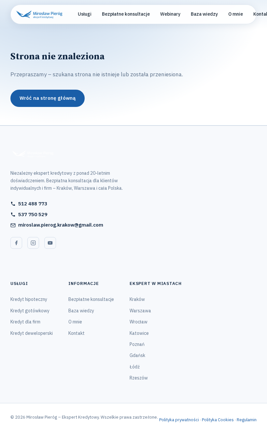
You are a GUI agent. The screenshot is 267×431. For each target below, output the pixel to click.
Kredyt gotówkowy (29, 311)
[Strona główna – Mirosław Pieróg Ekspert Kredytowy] (39, 14)
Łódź (135, 367)
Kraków (137, 299)
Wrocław (139, 322)
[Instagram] (33, 243)
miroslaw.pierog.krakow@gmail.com (60, 225)
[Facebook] (16, 243)
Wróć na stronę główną (48, 98)
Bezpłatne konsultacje (126, 14)
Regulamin (247, 420)
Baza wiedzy (204, 14)
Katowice (139, 333)
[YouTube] (50, 243)
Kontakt (76, 333)
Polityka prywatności (179, 420)
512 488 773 (32, 204)
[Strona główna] (69, 154)
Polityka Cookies (218, 420)
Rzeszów (139, 378)
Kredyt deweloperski (31, 333)
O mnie (235, 14)
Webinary (170, 14)
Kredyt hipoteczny (28, 299)
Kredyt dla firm (25, 322)
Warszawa (140, 311)
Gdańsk (137, 355)
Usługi (84, 14)
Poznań (137, 344)
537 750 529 (32, 214)
